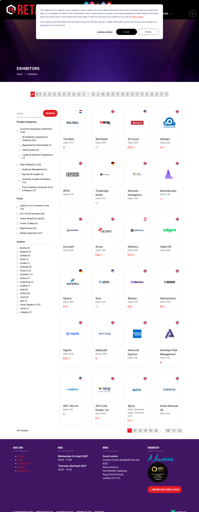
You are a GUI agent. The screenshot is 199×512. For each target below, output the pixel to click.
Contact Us (24, 470)
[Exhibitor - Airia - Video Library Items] (96, 306)
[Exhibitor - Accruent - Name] (72, 236)
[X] (97, 4)
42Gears (165, 139)
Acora (99, 246)
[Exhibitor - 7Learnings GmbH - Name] (105, 183)
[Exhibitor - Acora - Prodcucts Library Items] (99, 255)
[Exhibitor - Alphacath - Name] (105, 342)
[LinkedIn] (86, 4)
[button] (166, 14)
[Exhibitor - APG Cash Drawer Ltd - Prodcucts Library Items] (96, 418)
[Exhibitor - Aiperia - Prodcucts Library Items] (66, 306)
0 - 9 (38, 94)
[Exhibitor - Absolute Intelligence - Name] (137, 183)
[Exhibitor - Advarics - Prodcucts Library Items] (131, 255)
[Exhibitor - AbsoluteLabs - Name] (169, 183)
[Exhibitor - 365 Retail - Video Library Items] (96, 147)
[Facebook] (103, 4)
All (32, 94)
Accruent (68, 246)
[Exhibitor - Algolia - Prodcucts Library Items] (67, 358)
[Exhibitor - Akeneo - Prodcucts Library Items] (131, 306)
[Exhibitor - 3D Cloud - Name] (137, 129)
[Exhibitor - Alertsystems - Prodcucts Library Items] (163, 306)
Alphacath (101, 350)
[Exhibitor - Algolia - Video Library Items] (69, 358)
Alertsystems (168, 298)
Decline (148, 32)
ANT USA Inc (71, 406)
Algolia (67, 350)
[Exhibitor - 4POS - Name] (72, 183)
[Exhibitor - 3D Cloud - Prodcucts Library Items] (131, 147)
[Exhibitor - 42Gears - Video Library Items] (163, 147)
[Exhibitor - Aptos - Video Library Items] (131, 420)
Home (19, 74)
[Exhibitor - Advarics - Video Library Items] (133, 255)
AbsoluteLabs (168, 190)
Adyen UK (165, 246)
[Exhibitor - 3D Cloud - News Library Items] (129, 147)
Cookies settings (104, 32)
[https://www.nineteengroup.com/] (162, 460)
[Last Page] (179, 430)
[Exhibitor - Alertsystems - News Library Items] (161, 306)
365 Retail (101, 139)
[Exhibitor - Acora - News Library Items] (96, 255)
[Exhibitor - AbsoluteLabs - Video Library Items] (161, 199)
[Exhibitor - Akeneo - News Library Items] (129, 306)
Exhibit (21, 467)
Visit (20, 459)
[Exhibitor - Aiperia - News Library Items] (64, 306)
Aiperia (67, 298)
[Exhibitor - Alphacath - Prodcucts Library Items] (96, 358)
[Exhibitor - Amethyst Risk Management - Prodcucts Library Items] (161, 362)
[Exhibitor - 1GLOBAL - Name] (72, 129)
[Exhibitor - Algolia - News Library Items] (64, 358)
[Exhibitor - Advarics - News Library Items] (129, 255)
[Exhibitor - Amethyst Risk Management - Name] (169, 342)
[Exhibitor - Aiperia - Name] (72, 288)
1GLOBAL (68, 139)
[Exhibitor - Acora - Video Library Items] (101, 255)
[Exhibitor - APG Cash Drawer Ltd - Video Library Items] (99, 418)
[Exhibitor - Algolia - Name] (72, 342)
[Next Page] (174, 430)
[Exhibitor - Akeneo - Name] (137, 288)
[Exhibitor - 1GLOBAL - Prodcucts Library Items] (64, 147)
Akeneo (132, 298)
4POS (66, 190)
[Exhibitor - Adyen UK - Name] (169, 236)
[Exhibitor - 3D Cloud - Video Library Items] (133, 147)
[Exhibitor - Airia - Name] (105, 288)
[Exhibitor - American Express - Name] (137, 342)
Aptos (131, 406)
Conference (24, 463)
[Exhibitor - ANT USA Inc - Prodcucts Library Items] (64, 414)
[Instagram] (92, 4)
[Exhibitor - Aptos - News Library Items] (129, 420)
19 (168, 430)
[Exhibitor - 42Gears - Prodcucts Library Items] (161, 147)
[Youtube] (109, 4)
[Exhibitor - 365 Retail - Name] (105, 129)
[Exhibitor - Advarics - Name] (137, 236)
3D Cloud (133, 139)
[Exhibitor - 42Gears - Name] (169, 129)
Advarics (133, 246)
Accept (126, 32)
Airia (98, 298)
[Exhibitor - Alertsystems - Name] (169, 288)
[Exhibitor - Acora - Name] (105, 236)
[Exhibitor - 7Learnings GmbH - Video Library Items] (96, 203)
